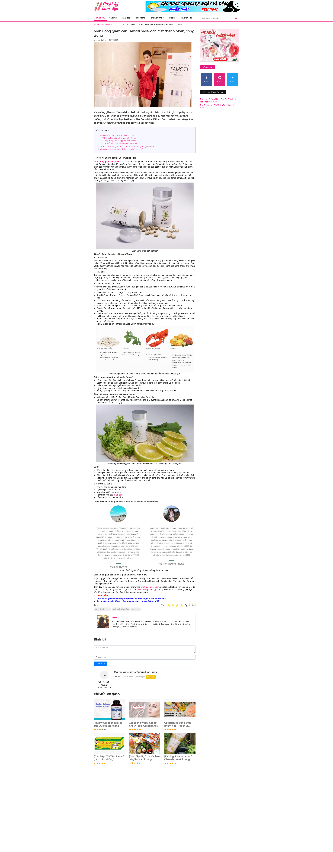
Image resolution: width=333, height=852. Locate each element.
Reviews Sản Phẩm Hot (213, 92)
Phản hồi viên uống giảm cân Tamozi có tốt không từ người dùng (127, 147)
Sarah (115, 617)
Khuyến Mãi (186, 18)
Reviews (171, 18)
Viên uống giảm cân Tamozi (107, 162)
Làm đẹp (126, 18)
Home (96, 24)
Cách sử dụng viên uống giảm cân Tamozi (121, 143)
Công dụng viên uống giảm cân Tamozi (120, 141)
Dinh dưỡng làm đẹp (121, 24)
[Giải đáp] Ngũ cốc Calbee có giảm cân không (144, 758)
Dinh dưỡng (156, 18)
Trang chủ (100, 18)
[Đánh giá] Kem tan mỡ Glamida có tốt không (178, 758)
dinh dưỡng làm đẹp (146, 589)
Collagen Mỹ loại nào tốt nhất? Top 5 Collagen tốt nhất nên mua (143, 724)
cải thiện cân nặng (102, 609)
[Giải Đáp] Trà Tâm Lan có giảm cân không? (109, 758)
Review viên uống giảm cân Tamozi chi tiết (117, 135)
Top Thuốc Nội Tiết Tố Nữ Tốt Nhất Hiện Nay (218, 106)
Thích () (150, 677)
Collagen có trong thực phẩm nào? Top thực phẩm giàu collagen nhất (179, 724)
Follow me (207, 67)
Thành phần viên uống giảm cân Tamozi (119, 138)
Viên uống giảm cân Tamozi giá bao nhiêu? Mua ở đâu (122, 149)
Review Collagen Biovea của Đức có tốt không (108, 724)
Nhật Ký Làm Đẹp (148, 587)
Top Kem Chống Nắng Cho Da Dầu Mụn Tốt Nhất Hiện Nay (218, 100)
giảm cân (118, 495)
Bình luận (100, 664)
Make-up (113, 18)
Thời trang (140, 18)
